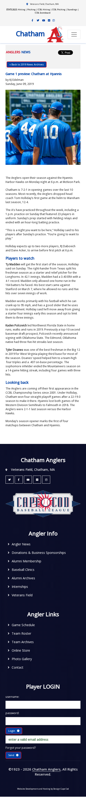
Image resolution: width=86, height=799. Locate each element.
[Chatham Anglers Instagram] (53, 20)
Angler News (21, 544)
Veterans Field (22, 595)
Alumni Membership (26, 561)
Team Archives (23, 642)
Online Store (21, 650)
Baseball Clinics (23, 569)
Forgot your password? (21, 748)
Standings (72, 9)
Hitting (21, 9)
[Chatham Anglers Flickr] (49, 20)
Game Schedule (23, 625)
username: (12, 697)
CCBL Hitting (44, 9)
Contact (17, 667)
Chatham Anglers (46, 769)
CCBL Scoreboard (42, 12)
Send (11, 755)
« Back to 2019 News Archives (26, 64)
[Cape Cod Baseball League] (43, 503)
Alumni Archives (23, 578)
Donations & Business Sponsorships (39, 552)
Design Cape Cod (61, 789)
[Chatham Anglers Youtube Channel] (43, 20)
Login (11, 730)
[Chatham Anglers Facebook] (32, 20)
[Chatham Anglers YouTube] (28, 480)
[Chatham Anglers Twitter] (38, 20)
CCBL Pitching (58, 9)
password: (12, 713)
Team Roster (21, 633)
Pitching (31, 9)
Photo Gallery (22, 659)
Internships (20, 586)
